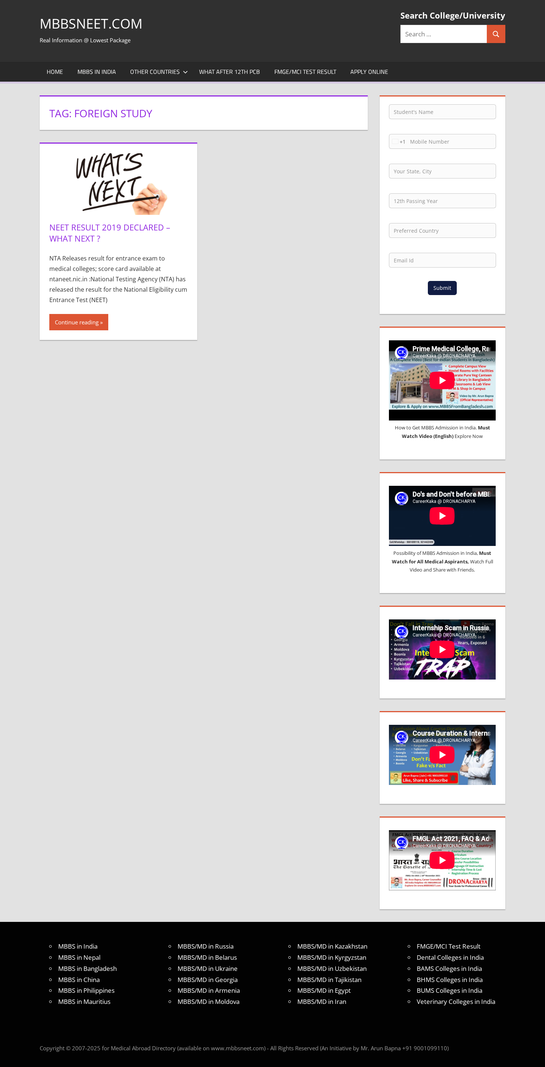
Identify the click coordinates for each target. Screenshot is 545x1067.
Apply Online (369, 71)
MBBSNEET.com (91, 23)
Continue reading (77, 322)
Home (55, 71)
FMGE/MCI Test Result (305, 71)
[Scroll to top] (532, 1054)
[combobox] (397, 141)
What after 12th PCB (229, 71)
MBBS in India (96, 71)
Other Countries (155, 71)
